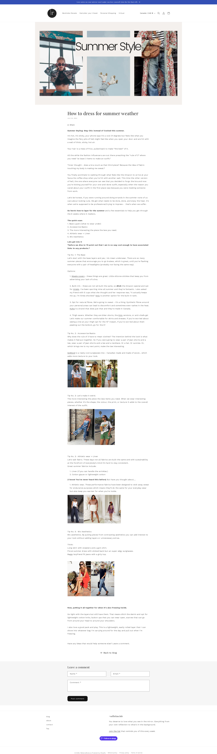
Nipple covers (78, 276)
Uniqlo (76, 289)
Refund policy (112, 753)
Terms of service (136, 753)
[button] (158, 13)
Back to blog (110, 653)
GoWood (71, 353)
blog (48, 716)
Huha (72, 309)
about (48, 720)
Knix (98, 296)
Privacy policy (124, 753)
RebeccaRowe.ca (86, 753)
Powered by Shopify (99, 753)
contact (49, 725)
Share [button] (72, 125)
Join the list (114, 731)
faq (47, 728)
